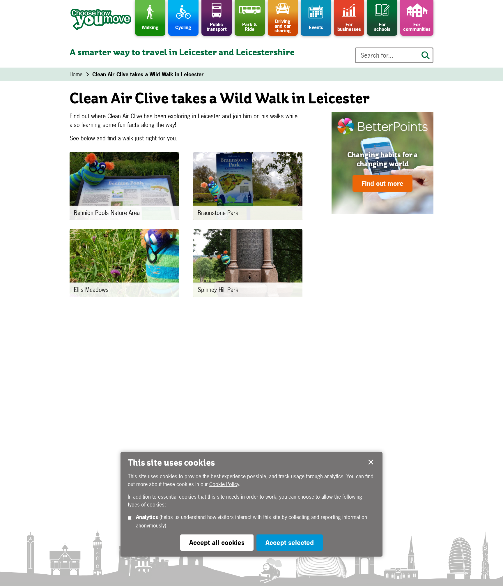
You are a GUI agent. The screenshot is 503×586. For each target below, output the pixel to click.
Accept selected (370, 462)
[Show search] (426, 55)
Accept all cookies (217, 542)
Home (76, 74)
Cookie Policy (224, 484)
